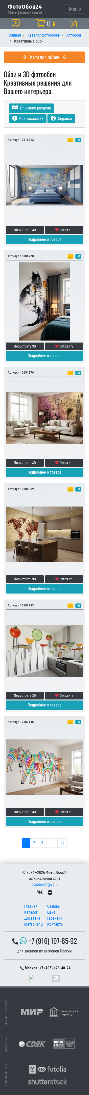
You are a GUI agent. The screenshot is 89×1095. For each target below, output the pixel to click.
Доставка (32, 918)
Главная (31, 906)
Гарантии (54, 918)
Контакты (55, 924)
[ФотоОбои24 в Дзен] (50, 892)
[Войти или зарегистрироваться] (74, 24)
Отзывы (54, 906)
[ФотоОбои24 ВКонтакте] (40, 892)
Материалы (33, 924)
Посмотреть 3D (25, 230)
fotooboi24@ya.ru (44, 884)
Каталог (31, 912)
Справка (64, 118)
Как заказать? (30, 118)
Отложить (66, 230)
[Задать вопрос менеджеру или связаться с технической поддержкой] (16, 23)
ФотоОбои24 (25, 6)
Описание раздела (35, 108)
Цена (51, 912)
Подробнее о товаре (45, 239)
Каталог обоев (44, 57)
